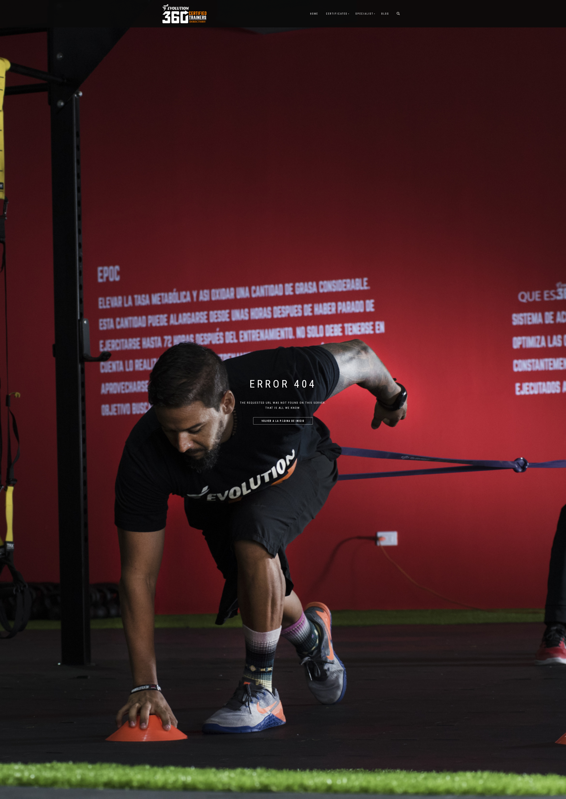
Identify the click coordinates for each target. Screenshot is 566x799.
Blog (385, 13)
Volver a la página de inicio (283, 420)
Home (314, 13)
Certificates (337, 13)
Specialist (364, 13)
